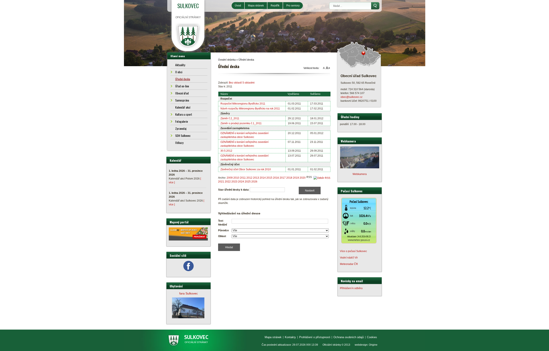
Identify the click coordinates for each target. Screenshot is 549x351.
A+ (328, 68)
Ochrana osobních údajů (348, 337)
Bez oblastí (235, 82)
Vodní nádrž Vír (349, 257)
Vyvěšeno (293, 94)
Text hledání (222, 222)
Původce (223, 230)
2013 (256, 177)
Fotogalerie (181, 121)
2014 (263, 177)
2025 (248, 181)
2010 (236, 177)
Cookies (372, 337)
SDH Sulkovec (182, 135)
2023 (234, 181)
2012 (249, 177)
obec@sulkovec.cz (351, 97)
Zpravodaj (180, 128)
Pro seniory (293, 5)
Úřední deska (246, 59)
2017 (283, 177)
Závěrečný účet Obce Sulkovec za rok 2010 (245, 169)
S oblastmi (248, 82)
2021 (221, 181)
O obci (178, 72)
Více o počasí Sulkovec (353, 251)
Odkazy (179, 142)
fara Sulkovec (188, 293)
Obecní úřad (182, 93)
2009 (230, 177)
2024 (241, 181)
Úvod (238, 5)
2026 (254, 181)
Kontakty (290, 337)
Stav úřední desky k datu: (233, 189)
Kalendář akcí (182, 107)
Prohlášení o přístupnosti (314, 337)
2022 (228, 181)
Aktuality (180, 65)
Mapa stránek (256, 5)
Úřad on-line (182, 86)
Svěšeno (315, 94)
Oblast (222, 236)
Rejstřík (275, 5)
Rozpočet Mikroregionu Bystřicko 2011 (242, 103)
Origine (373, 344)
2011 (243, 177)
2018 (289, 177)
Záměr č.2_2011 (229, 118)
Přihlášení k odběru (351, 288)
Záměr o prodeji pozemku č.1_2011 (241, 123)
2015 (269, 177)
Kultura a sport (183, 114)
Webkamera (360, 174)
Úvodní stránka (227, 59)
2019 (296, 177)
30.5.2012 (226, 150)
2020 (303, 177)
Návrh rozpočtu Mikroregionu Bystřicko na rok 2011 (250, 108)
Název (224, 94)
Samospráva (182, 100)
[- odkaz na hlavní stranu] (188, 35)
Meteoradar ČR (349, 264)
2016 (276, 177)
